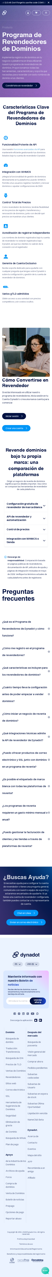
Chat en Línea (24, 913)
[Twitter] (28, 1014)
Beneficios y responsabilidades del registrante (26, 1254)
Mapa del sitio (35, 1155)
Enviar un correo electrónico (24, 922)
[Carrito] (36, 12)
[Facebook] (15, 1014)
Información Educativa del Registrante (26, 1249)
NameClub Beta (36, 1119)
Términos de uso (26, 1244)
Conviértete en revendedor (19, 85)
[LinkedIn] (23, 1014)
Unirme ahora (38, 1001)
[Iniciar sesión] (28, 12)
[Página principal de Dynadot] (4, 12)
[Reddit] (37, 1014)
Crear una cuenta (15, 428)
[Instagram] (19, 1014)
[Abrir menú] (46, 12)
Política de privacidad (26, 1239)
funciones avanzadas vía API (27, 149)
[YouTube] (32, 1014)
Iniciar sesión (12, 416)
